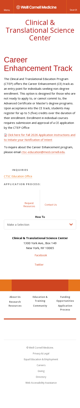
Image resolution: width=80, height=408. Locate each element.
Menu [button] (7, 10)
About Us (15, 297)
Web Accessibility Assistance (41, 382)
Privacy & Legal (41, 353)
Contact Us (74, 285)
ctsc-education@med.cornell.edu (43, 152)
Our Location (6, 285)
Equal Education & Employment (41, 359)
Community (40, 305)
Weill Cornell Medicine (40, 325)
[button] (73, 7)
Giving (41, 371)
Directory (41, 377)
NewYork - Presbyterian (40, 333)
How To (40, 216)
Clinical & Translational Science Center (40, 30)
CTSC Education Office (18, 176)
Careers (41, 365)
